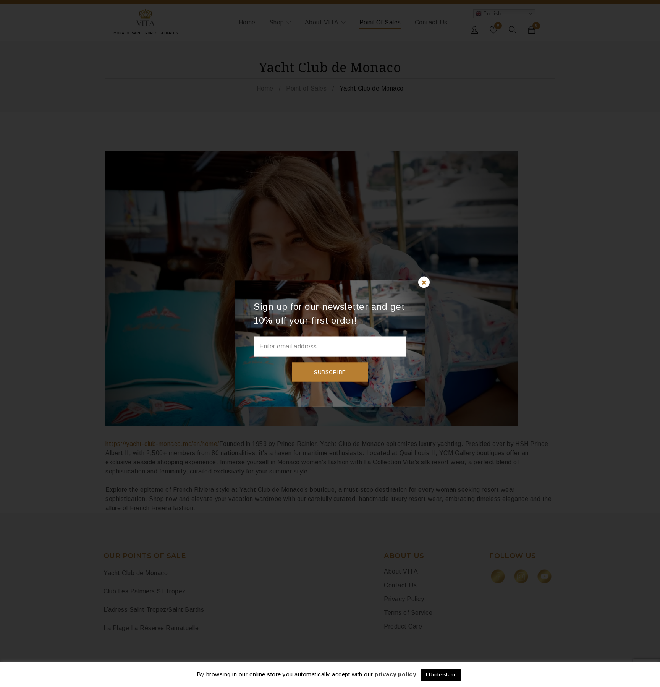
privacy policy (395, 674)
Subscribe (330, 372)
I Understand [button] (441, 674)
